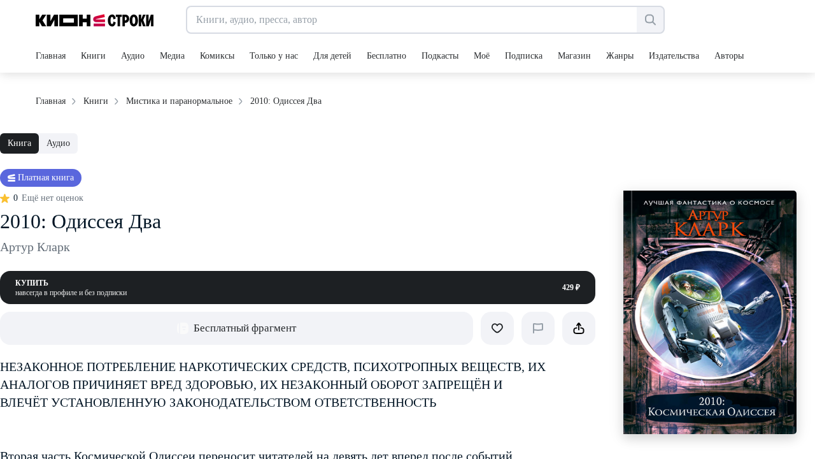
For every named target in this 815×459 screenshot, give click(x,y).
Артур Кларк (35, 247)
